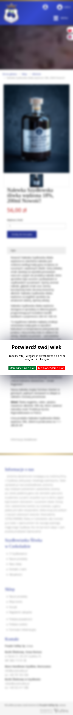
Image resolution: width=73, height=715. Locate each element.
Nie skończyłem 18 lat (51, 368)
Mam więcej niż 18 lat (22, 368)
